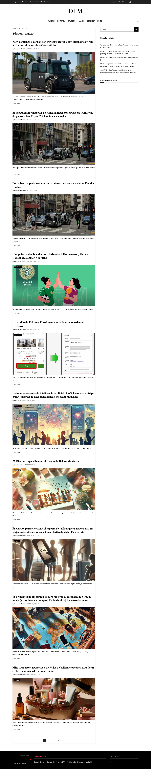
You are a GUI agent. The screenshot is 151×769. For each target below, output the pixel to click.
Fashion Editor (18, 465)
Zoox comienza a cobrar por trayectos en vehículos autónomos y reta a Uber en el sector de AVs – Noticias (52, 43)
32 (58, 740)
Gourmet (91, 21)
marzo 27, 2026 (32, 674)
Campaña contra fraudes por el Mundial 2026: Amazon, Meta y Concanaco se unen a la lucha (50, 256)
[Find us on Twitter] (130, 2)
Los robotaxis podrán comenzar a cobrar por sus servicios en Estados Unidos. (53, 185)
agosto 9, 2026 (32, 49)
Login (137, 2)
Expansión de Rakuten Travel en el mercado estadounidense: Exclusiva (48, 324)
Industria (61, 21)
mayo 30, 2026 (31, 261)
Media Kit (89, 762)
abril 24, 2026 (31, 535)
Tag (19, 28)
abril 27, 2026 (29, 465)
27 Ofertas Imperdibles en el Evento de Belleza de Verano (46, 461)
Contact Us (50, 762)
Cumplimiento (16, 2)
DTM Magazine (21, 763)
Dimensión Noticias (20, 49)
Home (99, 21)
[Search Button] (138, 21)
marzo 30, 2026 (32, 604)
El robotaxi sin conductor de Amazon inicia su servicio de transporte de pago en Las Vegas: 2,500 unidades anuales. (52, 114)
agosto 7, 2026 (32, 119)
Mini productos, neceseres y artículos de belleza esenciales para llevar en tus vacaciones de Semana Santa (53, 669)
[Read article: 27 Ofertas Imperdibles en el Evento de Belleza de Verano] (53, 489)
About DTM (39, 2)
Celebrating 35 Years (28, 2)
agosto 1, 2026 (32, 190)
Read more (16, 103)
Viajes (81, 21)
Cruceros (72, 21)
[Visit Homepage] (75, 11)
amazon (24, 28)
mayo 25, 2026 (31, 329)
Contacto (47, 2)
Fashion (51, 21)
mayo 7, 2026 (31, 400)
